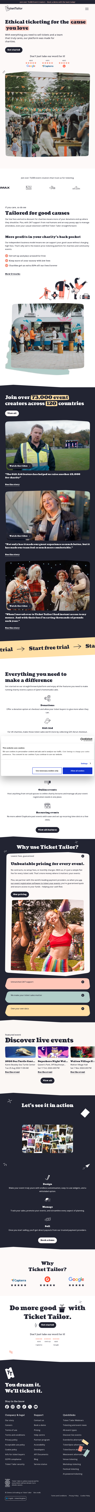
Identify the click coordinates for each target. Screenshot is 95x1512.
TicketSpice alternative (73, 1444)
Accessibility (39, 1444)
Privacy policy (11, 1439)
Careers (8, 1425)
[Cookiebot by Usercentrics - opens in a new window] (82, 739)
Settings (84, 763)
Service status (40, 1464)
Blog (36, 1459)
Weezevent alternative (73, 1454)
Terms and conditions (15, 1435)
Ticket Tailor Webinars (73, 1420)
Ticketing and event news (75, 1425)
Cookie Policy (85, 1496)
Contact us (39, 1420)
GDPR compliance (13, 1459)
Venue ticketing (70, 1459)
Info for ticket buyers (15, 1454)
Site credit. (37, 1492)
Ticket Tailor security (15, 1464)
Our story (9, 1420)
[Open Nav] (87, 9)
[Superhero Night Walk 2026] (53, 1052)
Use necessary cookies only (47, 771)
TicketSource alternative (74, 1449)
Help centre (39, 1435)
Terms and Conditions (59, 1496)
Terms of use (11, 1430)
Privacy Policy (74, 1496)
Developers (39, 1449)
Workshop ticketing (72, 1464)
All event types (70, 1430)
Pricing (37, 1430)
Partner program (42, 1439)
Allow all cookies (77, 771)
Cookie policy (11, 1449)
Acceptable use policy (15, 1444)
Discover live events (72, 1435)
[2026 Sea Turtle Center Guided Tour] (20, 1052)
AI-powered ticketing (72, 1473)
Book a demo (40, 1425)
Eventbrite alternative (73, 1439)
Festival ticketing (71, 1469)
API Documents (41, 1454)
